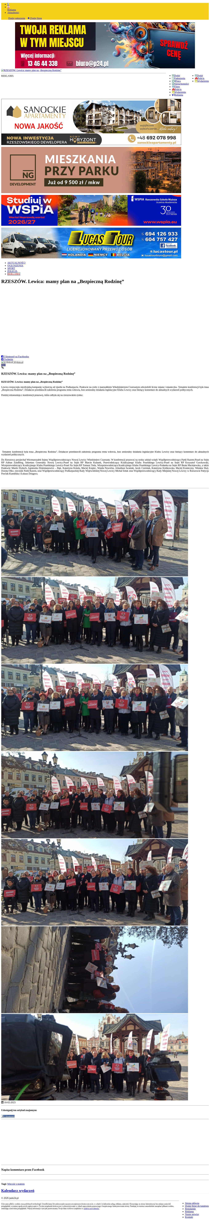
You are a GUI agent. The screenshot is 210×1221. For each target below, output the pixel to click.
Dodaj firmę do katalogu (197, 1206)
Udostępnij (9, 1116)
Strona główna (192, 1203)
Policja (201, 78)
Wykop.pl (18, 362)
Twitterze (8, 359)
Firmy (177, 86)
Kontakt (189, 1217)
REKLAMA (14, 274)
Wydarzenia (203, 81)
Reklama (11, 9)
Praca (178, 81)
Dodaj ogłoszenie (16, 18)
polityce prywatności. (91, 1208)
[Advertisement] (93, 1142)
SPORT (11, 268)
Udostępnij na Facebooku (16, 356)
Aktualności (13, 12)
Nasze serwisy (192, 1214)
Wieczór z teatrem (16, 1184)
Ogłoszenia (179, 78)
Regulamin (190, 1208)
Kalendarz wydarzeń (17, 1191)
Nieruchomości (181, 84)
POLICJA (12, 271)
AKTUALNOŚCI (16, 262)
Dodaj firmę (36, 18)
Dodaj (200, 75)
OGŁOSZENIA (15, 265)
